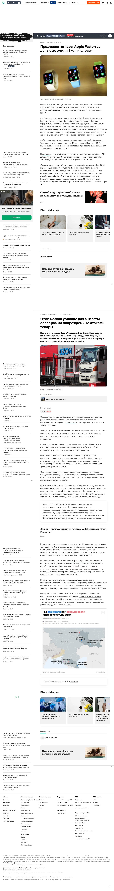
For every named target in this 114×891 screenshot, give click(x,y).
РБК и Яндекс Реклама (10, 442)
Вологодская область (27, 813)
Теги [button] (49, 249)
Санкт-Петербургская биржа (35, 868)
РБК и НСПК (6, 629)
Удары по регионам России (49, 314)
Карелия (23, 840)
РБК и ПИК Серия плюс (10, 575)
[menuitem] (30, 2)
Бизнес (5, 260)
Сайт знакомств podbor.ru (83, 831)
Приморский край (26, 845)
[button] (103, 2)
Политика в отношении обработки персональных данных (23, 879)
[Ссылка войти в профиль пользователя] (111, 2)
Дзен (40, 808)
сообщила (70, 422)
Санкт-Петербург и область (30, 800)
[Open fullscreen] (103, 612)
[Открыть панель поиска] (107, 2)
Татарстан (24, 829)
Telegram (42, 805)
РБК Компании (7, 167)
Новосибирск (25, 805)
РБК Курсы (78, 836)
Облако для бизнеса (81, 816)
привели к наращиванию (90, 596)
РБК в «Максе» (49, 210)
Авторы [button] (43, 249)
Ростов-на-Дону (26, 826)
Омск (22, 808)
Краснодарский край (27, 818)
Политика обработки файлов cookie (57, 879)
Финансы (5, 80)
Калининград (25, 816)
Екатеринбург (25, 802)
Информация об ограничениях (13, 877)
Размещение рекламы (82, 808)
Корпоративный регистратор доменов (82, 819)
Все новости (8, 46)
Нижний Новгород (27, 821)
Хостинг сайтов (80, 823)
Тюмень (23, 832)
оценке (46, 153)
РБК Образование (8, 821)
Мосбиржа (22, 868)
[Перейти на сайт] (16, 37)
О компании (79, 800)
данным (46, 104)
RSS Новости (61, 813)
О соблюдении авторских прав (37, 877)
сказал (53, 587)
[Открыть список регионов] (103, 2)
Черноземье (25, 834)
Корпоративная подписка (65, 805)
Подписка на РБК (62, 802)
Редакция (78, 805)
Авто (4, 749)
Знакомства (78, 828)
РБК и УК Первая (8, 378)
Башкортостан (25, 810)
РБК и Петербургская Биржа (12, 737)
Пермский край (26, 824)
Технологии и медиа (9, 177)
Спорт (5, 157)
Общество (6, 56)
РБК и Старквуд (7, 187)
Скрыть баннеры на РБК (64, 800)
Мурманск (24, 842)
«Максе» (74, 681)
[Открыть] (16, 3)
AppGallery (96, 805)
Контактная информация (83, 802)
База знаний (6, 818)
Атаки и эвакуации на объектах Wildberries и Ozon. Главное (73, 531)
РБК (41, 202)
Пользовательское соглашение (61, 877)
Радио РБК (12, 3)
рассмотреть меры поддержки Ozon (83, 560)
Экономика (6, 802)
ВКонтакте (42, 800)
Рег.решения (79, 825)
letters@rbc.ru (14, 863)
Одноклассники (44, 802)
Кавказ (23, 837)
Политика (6, 248)
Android (95, 802)
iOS (94, 800)
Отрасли (5, 780)
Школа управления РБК (82, 839)
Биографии (6, 816)
